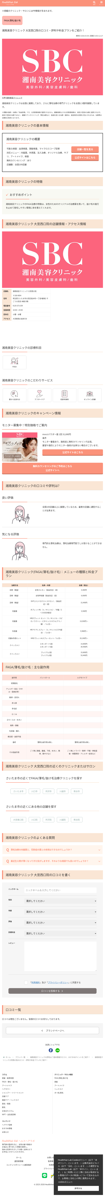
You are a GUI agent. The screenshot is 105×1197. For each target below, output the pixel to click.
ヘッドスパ (58, 1089)
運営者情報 (18, 1161)
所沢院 (48, 819)
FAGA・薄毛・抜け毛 (10, 1081)
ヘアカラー (6, 1089)
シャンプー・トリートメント (13, 1092)
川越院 (63, 819)
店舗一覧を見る (85, 149)
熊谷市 (77, 791)
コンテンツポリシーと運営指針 (18, 1165)
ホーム (19, 1157)
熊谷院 (77, 819)
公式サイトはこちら (85, 157)
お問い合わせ (52, 1157)
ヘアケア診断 (7, 1125)
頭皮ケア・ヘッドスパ (10, 1100)
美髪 (56, 1081)
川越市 (63, 791)
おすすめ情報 (7, 1128)
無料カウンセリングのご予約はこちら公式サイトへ (52, 468)
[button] (97, 594)
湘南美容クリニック (14, 97)
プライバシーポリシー (58, 982)
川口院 (34, 819)
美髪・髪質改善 (8, 1078)
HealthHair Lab (10, 3)
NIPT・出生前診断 (9, 1114)
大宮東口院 (18, 819)
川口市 (34, 791)
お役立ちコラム (8, 1111)
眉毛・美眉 (6, 1103)
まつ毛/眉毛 (58, 1092)
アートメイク (7, 1085)
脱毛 (3, 1107)
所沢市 (48, 791)
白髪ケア (5, 1096)
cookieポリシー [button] (65, 1182)
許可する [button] (78, 1188)
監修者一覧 (52, 1161)
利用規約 (36, 982)
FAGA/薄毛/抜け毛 (12, 20)
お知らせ (5, 1132)
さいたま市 (18, 791)
